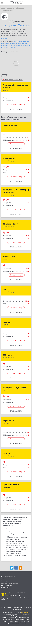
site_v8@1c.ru (16, 595)
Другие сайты (5, 587)
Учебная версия (6, 579)
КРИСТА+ (7, 322)
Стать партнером (6, 581)
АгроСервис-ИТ (10, 420)
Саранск (4, 38)
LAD (4, 289)
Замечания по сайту (7, 585)
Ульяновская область (14, 45)
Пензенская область (14, 43)
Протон (6, 453)
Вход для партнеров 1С (8, 577)
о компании (24, 612)
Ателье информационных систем (15, 86)
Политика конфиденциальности (10, 583)
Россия (15, 41)
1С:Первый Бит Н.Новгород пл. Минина (16, 191)
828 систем (8, 355)
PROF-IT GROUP (10, 125)
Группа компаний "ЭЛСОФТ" (11, 486)
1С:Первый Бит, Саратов (14, 388)
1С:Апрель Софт (10, 224)
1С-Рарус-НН (9, 158)
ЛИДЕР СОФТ (9, 256)
